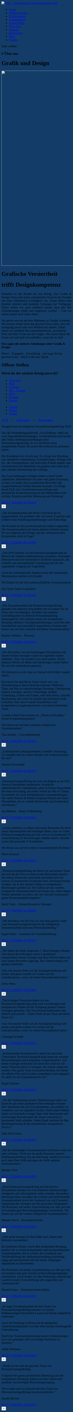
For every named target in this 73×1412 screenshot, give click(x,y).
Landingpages (17, 19)
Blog (12, 36)
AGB (4, 420)
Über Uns (15, 26)
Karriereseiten (17, 16)
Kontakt (14, 29)
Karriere (14, 387)
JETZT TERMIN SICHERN (18, 502)
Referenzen (15, 33)
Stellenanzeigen (18, 12)
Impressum (23, 420)
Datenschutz (45, 420)
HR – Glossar (17, 390)
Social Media (17, 23)
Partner (13, 400)
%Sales (13, 39)
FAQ (12, 393)
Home (12, 9)
